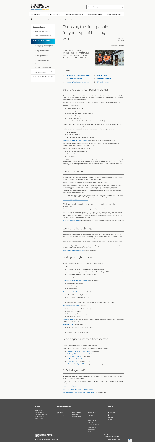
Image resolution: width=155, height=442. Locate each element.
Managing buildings (39, 416)
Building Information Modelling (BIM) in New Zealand (43, 71)
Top (130, 441)
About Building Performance (60, 412)
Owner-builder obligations (70, 386)
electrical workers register (74, 356)
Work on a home (102, 75)
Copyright (55, 439)
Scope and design (39, 27)
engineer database (72, 361)
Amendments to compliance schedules (73, 250)
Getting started (38, 410)
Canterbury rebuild (61, 415)
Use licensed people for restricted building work (76, 140)
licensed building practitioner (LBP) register (78, 351)
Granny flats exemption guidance (72, 220)
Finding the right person (104, 79)
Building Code (74, 14)
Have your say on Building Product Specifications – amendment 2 (92, 414)
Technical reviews (76, 416)
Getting (36, 14)
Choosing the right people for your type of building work (43, 41)
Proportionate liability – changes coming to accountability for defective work (93, 427)
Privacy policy (39, 439)
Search (88, 4)
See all (89, 431)
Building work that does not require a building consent (78, 389)
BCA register (75, 414)
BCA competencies (76, 412)
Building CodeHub (61, 420)
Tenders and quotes (68, 324)
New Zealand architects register (75, 359)
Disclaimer (47, 439)
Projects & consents (39, 412)
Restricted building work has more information (75, 200)
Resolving (114, 14)
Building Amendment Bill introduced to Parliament (93, 420)
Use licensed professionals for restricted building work (45, 46)
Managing (95, 14)
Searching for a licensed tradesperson (78, 82)
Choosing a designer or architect (71, 305)
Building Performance (40, 7)
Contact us (111, 419)
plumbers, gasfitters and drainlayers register (79, 354)
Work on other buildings (74, 79)
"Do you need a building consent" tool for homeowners (78, 392)
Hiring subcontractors (69, 319)
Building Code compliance (41, 414)
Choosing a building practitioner (71, 292)
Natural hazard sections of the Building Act (43, 35)
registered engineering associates (76, 364)
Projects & (53, 14)
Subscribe (110, 417)
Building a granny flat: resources (43, 76)
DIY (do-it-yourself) (103, 82)
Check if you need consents (42, 31)
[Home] (32, 19)
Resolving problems (39, 418)
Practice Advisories (61, 418)
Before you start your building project (78, 75)
